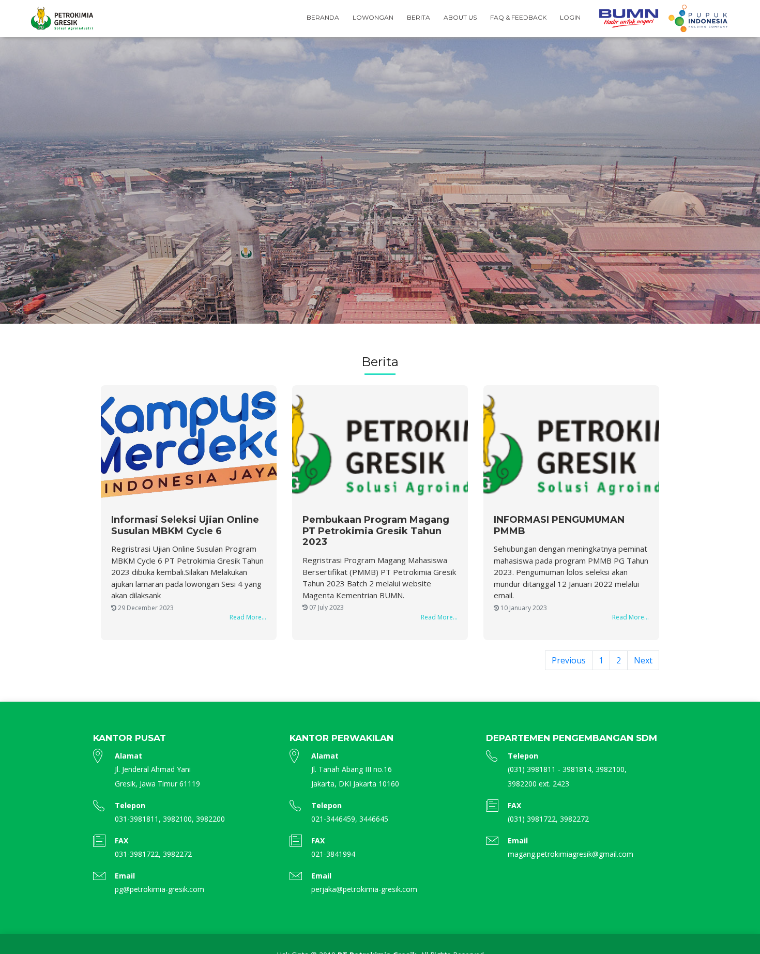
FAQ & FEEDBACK (518, 17)
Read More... (248, 617)
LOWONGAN (373, 17)
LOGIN (570, 17)
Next (643, 660)
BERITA (418, 17)
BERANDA (323, 17)
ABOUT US (460, 17)
